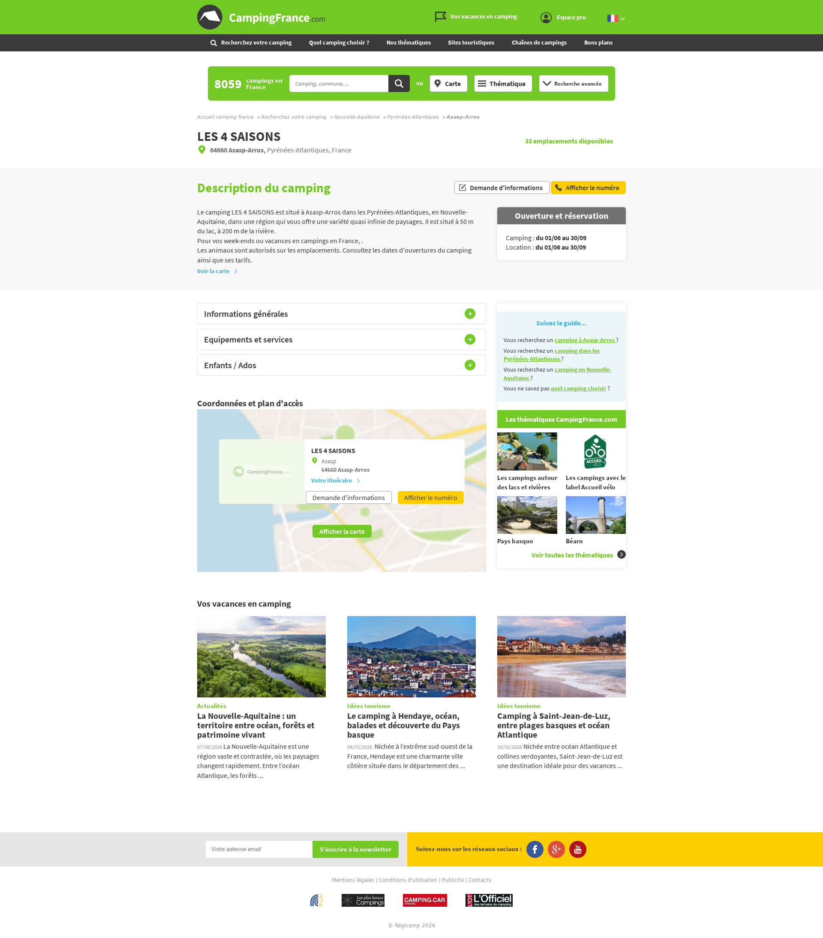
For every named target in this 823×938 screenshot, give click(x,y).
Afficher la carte (342, 531)
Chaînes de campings (539, 42)
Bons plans (598, 42)
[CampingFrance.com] (411, 17)
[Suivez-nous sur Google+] (556, 849)
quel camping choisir (578, 388)
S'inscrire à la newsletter (355, 849)
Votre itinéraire (331, 480)
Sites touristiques (471, 42)
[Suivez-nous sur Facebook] (535, 849)
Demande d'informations (506, 187)
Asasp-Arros (353, 469)
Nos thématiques (409, 42)
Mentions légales (353, 880)
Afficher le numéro (430, 497)
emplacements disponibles (569, 141)
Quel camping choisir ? (339, 42)
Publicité (453, 880)
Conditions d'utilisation (408, 880)
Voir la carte (213, 271)
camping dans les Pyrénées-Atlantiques (552, 355)
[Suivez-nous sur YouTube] (577, 849)
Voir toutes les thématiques (572, 555)
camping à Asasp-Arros (585, 340)
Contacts (480, 880)
